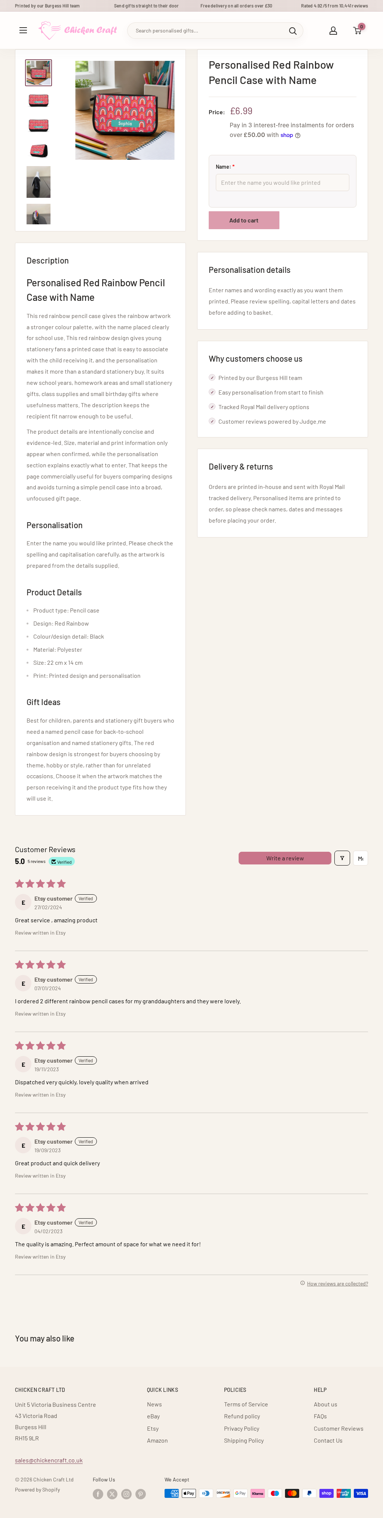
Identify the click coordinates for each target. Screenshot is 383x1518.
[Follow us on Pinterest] (140, 1494)
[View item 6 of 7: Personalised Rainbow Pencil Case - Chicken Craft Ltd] (38, 219)
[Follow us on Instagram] (126, 1494)
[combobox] (205, 30)
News (154, 1404)
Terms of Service (246, 1404)
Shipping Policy (244, 1440)
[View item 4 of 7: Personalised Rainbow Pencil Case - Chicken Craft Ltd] (38, 150)
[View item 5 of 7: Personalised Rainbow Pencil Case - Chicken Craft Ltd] (38, 182)
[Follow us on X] (112, 1494)
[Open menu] (23, 30)
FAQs (320, 1415)
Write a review (285, 857)
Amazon (157, 1440)
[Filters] (342, 858)
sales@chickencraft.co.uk (49, 1460)
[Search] (293, 30)
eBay (153, 1415)
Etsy (153, 1428)
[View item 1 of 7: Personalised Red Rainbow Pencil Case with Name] (38, 72)
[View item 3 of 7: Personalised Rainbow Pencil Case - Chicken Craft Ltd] (38, 125)
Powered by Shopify (37, 1489)
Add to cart (243, 220)
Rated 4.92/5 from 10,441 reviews (334, 5)
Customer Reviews (339, 1428)
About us (325, 1404)
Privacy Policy (241, 1428)
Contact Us (328, 1440)
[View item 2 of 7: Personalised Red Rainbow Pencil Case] (38, 100)
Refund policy (242, 1415)
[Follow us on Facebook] (98, 1494)
